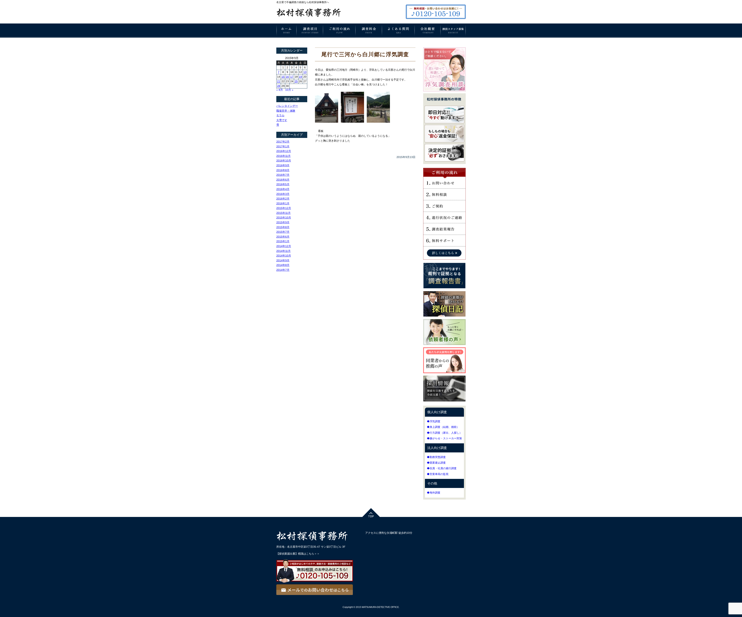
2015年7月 (282, 231)
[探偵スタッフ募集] (453, 36)
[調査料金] (369, 36)
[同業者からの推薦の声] (444, 374)
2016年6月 (282, 179)
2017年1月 (282, 146)
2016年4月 (282, 189)
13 (304, 72)
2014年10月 (283, 255)
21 (278, 81)
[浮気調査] (444, 89)
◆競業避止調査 (436, 462)
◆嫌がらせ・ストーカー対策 (444, 438)
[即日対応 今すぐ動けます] (444, 123)
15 (283, 76)
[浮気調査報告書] (444, 289)
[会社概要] (427, 36)
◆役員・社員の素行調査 (442, 468)
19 (300, 76)
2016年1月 (282, 203)
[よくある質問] (398, 36)
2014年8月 (282, 265)
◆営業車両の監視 (437, 474)
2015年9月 (282, 222)
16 (287, 76)
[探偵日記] (444, 317)
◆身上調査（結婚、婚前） (443, 426)
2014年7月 (282, 269)
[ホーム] (286, 36)
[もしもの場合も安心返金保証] (444, 142)
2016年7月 (282, 174)
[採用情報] (444, 402)
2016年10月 (283, 160)
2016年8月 (282, 170)
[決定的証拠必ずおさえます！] (444, 161)
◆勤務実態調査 (436, 457)
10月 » (289, 89)
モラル (280, 115)
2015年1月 (282, 241)
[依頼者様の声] (444, 345)
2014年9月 (282, 260)
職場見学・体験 (285, 110)
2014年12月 (283, 246)
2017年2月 (282, 141)
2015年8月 (282, 227)
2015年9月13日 (406, 157)
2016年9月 (282, 165)
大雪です (281, 120)
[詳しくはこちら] (444, 257)
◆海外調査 (433, 492)
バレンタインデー (287, 105)
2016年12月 (283, 151)
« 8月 (279, 89)
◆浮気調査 (433, 421)
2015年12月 (283, 208)
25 (296, 81)
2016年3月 (282, 193)
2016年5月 (282, 184)
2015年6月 (282, 236)
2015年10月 (283, 217)
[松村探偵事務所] (310, 17)
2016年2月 (282, 198)
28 (278, 86)
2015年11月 (283, 212)
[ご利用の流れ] (339, 36)
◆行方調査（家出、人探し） (444, 432)
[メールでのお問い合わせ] (314, 593)
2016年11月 (283, 155)
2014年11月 (283, 250)
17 (291, 76)
